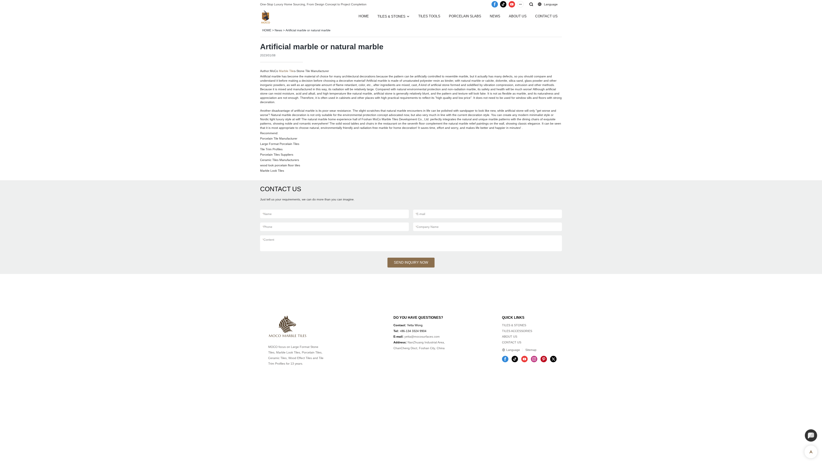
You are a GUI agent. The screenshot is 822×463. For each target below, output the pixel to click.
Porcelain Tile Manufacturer (278, 138)
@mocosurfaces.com (425, 336)
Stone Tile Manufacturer (312, 71)
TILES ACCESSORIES (517, 331)
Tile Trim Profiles (271, 149)
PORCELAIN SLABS (465, 16)
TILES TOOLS (429, 16)
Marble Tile (286, 71)
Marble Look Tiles (272, 170)
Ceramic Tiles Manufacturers (279, 160)
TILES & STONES (391, 16)
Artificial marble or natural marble (308, 30)
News (278, 30)
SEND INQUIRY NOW (411, 262)
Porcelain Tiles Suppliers (276, 154)
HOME (364, 16)
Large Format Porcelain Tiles (279, 144)
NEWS (495, 16)
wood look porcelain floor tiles (280, 165)
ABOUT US (518, 16)
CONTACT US (546, 16)
